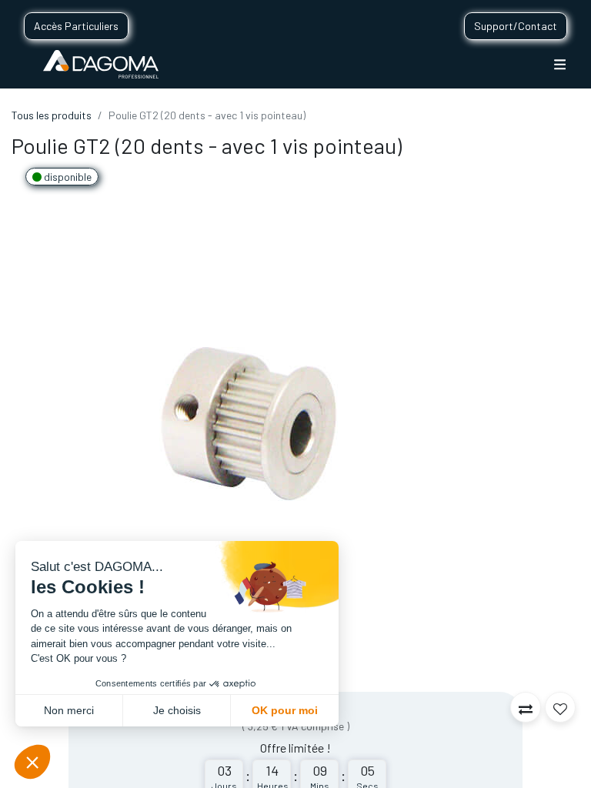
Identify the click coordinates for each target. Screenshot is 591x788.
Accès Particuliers (76, 25)
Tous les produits (52, 115)
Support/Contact (515, 25)
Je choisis (177, 710)
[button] (525, 707)
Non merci (69, 710)
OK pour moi (285, 710)
